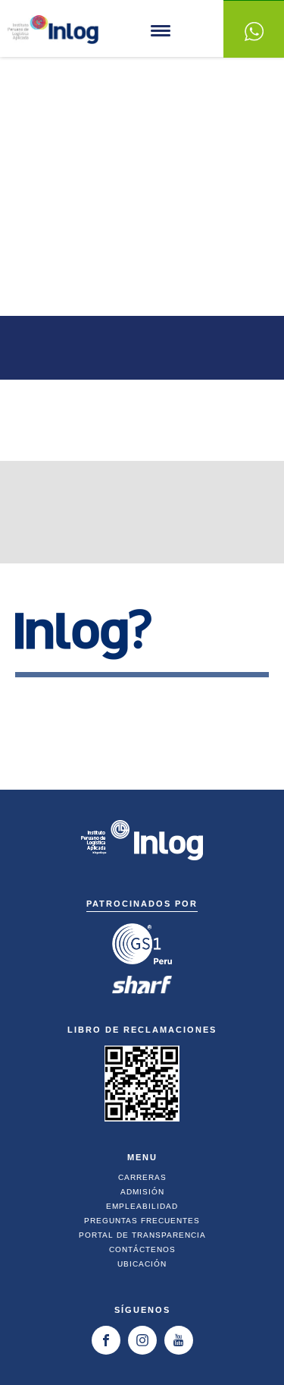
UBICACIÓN (142, 1264)
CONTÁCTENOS (142, 1249)
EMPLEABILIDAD (142, 1206)
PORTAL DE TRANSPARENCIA (142, 1235)
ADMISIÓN (142, 1192)
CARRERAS (142, 1177)
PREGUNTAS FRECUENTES (142, 1220)
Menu (161, 30)
